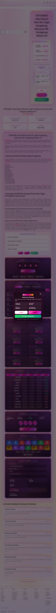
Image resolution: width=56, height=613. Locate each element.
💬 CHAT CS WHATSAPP (28, 316)
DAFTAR (35, 312)
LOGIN (21, 312)
